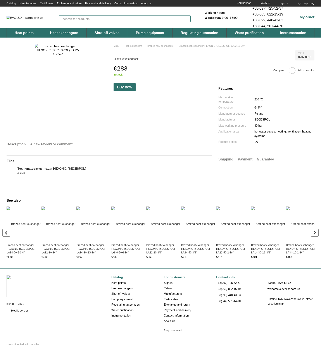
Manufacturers (27, 3)
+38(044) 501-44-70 (267, 26)
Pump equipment (150, 33)
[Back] (6, 233)
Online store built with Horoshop (23, 344)
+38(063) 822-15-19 (267, 14)
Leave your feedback (126, 58)
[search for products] (187, 18)
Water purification (249, 33)
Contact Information (126, 3)
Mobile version (19, 310)
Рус (300, 3)
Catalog (11, 3)
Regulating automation (199, 33)
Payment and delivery (98, 3)
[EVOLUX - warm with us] (28, 285)
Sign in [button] (168, 282)
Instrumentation (293, 33)
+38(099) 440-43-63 (267, 20)
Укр (306, 3)
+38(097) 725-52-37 (267, 8)
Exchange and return (69, 3)
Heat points (24, 33)
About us (146, 3)
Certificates (46, 3)
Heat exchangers (64, 33)
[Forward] (315, 233)
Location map (276, 303)
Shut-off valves (107, 33)
